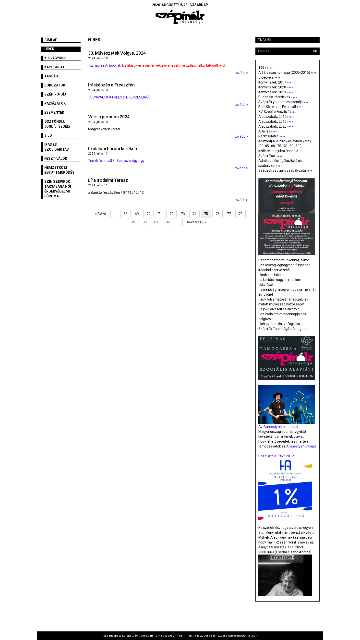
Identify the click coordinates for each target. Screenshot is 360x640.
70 (148, 214)
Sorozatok (54, 85)
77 (229, 214)
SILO (48, 135)
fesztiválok (55, 158)
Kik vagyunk (55, 58)
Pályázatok (55, 103)
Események (54, 112)
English (265, 40)
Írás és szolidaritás (56, 147)
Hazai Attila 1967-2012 (276, 456)
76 (217, 214)
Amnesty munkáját (301, 446)
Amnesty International (281, 427)
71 (160, 214)
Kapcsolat (54, 67)
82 (168, 222)
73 (183, 214)
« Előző (100, 214)
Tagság (51, 76)
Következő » (196, 222)
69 (137, 214)
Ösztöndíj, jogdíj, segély (57, 124)
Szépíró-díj (55, 94)
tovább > (241, 73)
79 (133, 222)
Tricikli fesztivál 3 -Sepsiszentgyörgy (116, 161)
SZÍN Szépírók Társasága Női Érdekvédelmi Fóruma (57, 189)
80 (145, 222)
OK (315, 51)
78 (240, 214)
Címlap (51, 40)
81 (156, 222)
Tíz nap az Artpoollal (104, 65)
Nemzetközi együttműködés (59, 170)
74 (194, 214)
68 (125, 214)
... (115, 214)
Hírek (49, 49)
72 (171, 214)
